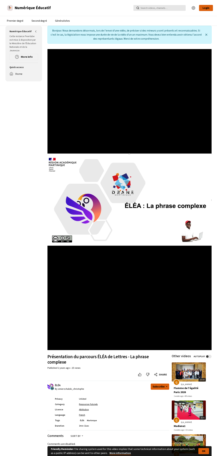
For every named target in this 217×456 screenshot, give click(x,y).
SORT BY (76, 436)
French (82, 415)
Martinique (92, 420)
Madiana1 (179, 426)
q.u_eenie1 (186, 384)
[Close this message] (206, 34)
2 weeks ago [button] (179, 430)
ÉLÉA (58, 385)
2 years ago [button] (64, 368)
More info (26, 57)
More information (120, 453)
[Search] (137, 8)
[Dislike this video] (148, 374)
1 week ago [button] (179, 396)
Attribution (84, 409)
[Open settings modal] (193, 8)
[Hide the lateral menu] (36, 31)
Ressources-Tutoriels (88, 404)
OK (203, 451)
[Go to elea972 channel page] (52, 388)
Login (206, 8)
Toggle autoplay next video (209, 356)
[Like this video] (140, 374)
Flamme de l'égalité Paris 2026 (186, 390)
